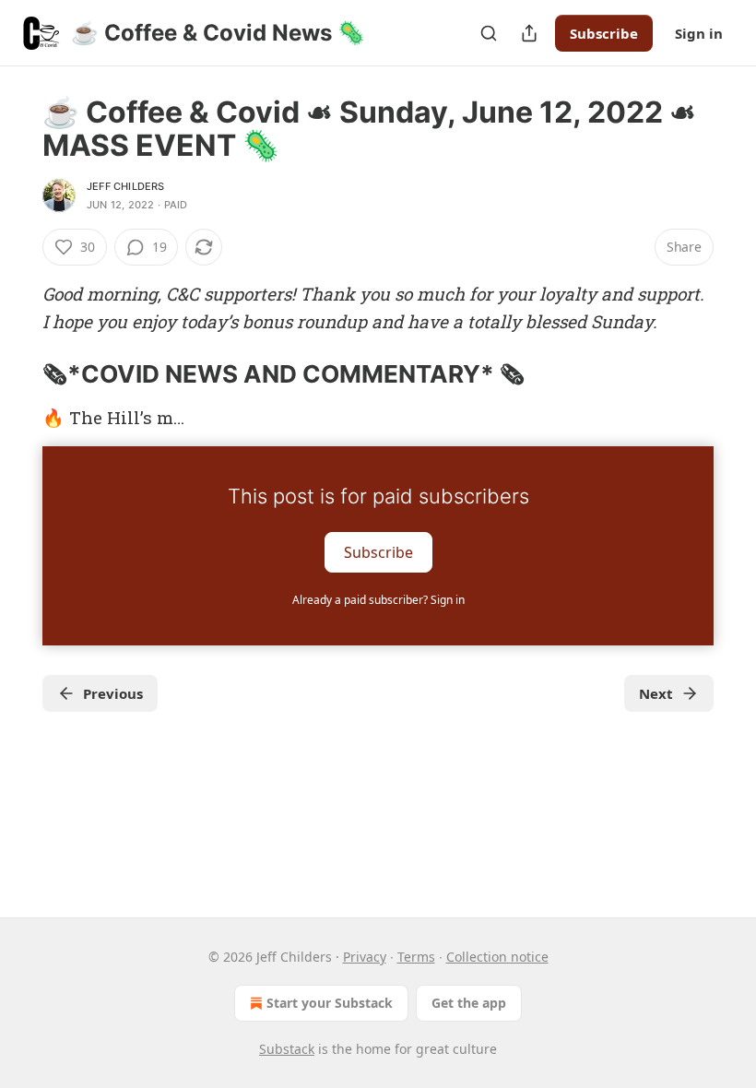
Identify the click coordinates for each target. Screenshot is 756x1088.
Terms (416, 956)
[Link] (16, 374)
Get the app (468, 1002)
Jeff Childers (126, 186)
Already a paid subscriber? (378, 600)
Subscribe (604, 33)
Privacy (364, 956)
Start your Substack (329, 1002)
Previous (113, 693)
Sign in (699, 33)
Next (656, 693)
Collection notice (497, 956)
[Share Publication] (529, 33)
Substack (286, 1049)
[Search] (488, 33)
